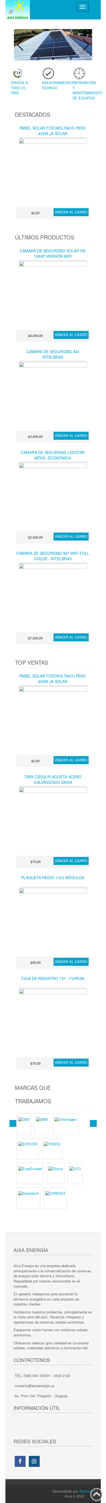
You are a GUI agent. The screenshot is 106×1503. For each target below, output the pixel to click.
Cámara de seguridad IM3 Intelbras (52, 354)
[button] (86, 45)
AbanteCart (88, 1491)
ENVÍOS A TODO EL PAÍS (19, 87)
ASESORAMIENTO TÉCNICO (57, 85)
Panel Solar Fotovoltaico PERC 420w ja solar (52, 130)
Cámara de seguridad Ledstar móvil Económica (53, 455)
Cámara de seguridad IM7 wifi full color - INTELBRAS (52, 555)
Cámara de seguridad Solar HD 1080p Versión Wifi (53, 253)
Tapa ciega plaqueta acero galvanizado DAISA (53, 779)
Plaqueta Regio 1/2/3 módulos (52, 877)
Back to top (97, 1494)
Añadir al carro (71, 212)
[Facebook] (20, 1461)
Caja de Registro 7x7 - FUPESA (52, 978)
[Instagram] (34, 1461)
